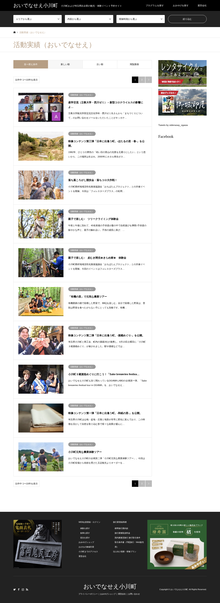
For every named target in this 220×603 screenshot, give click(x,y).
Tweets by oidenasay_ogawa (173, 125)
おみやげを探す (181, 5)
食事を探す (85, 533)
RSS (27, 589)
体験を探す (85, 528)
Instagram (23, 589)
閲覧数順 (134, 64)
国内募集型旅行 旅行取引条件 (127, 538)
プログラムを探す (155, 5)
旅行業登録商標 (120, 522)
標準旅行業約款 (121, 528)
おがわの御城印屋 (86, 547)
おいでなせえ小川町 (110, 586)
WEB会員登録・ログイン (89, 522)
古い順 (99, 64)
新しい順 (65, 64)
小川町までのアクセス (88, 551)
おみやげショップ (86, 542)
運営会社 (202, 5)
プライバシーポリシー (88, 594)
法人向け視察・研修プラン (124, 551)
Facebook (165, 136)
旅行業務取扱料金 (122, 533)
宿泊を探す (85, 538)
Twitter (14, 589)
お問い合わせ (134, 594)
